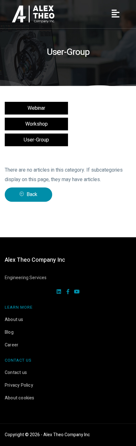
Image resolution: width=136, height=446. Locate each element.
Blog (9, 332)
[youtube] (77, 292)
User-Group (36, 140)
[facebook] (68, 292)
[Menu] (115, 14)
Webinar (36, 108)
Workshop (36, 124)
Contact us (16, 372)
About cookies (19, 398)
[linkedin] (59, 292)
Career (11, 345)
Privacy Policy (19, 385)
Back (31, 194)
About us (14, 319)
